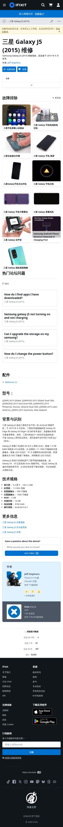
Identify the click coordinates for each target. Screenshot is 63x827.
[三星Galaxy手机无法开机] (16, 171)
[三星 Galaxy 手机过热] (46, 171)
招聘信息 (6, 686)
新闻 (35, 676)
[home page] (18, 5)
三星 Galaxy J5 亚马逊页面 (14, 527)
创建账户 (39, 13)
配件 (6, 374)
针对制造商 (38, 695)
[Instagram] (26, 781)
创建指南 (11, 69)
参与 (35, 681)
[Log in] (58, 5)
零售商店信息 (39, 691)
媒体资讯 (37, 672)
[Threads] (49, 781)
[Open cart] (51, 5)
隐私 (4, 715)
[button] (43, 5)
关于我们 (6, 672)
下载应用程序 (40, 704)
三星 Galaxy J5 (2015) (19, 21)
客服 (4, 676)
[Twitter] (20, 781)
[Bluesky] (43, 781)
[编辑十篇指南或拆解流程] (39, 591)
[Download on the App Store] (42, 711)
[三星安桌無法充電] (16, 143)
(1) (11, 382)
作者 (9, 566)
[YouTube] (32, 781)
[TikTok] (8, 781)
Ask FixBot (29, 553)
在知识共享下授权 (31, 816)
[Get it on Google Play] (44, 721)
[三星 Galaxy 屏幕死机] (46, 199)
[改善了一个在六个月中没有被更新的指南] (32, 591)
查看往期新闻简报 (13, 757)
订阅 (31, 752)
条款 (4, 719)
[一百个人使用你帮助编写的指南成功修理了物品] (26, 591)
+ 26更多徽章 (29, 595)
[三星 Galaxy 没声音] (16, 227)
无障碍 (5, 710)
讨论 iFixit (7, 681)
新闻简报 (6, 691)
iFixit (26, 606)
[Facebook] (14, 781)
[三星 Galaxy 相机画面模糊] (16, 255)
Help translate (29, 772)
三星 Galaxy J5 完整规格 (13, 522)
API (4, 695)
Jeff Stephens (14, 62)
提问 (7, 282)
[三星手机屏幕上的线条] (16, 115)
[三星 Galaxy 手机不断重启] (16, 199)
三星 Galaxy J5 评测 (11, 532)
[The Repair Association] (55, 781)
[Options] (4, 21)
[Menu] (4, 5)
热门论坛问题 (13, 273)
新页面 (58, 97)
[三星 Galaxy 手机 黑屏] (46, 143)
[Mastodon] (37, 781)
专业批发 (37, 686)
